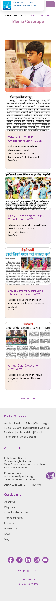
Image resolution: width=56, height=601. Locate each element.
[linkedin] (28, 560)
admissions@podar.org (18, 476)
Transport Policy (13, 517)
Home (8, 15)
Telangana (11, 436)
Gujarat (18, 427)
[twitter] (19, 560)
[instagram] (37, 560)
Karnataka (30, 427)
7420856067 (32, 479)
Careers (9, 523)
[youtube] (45, 560)
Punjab (38, 432)
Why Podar (10, 507)
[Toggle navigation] (50, 4)
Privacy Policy (28, 579)
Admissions (10, 528)
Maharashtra (24, 432)
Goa (8, 427)
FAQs (7, 533)
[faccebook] (11, 560)
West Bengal (28, 436)
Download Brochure (16, 512)
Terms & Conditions (28, 583)
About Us (9, 501)
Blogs (7, 539)
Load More (26, 398)
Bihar (29, 423)
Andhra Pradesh (14, 423)
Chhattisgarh (42, 423)
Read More (12, 160)
